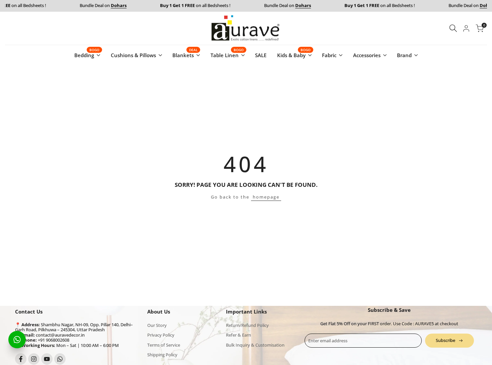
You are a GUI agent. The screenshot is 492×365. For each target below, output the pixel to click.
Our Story (157, 325)
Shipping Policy (162, 355)
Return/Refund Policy (247, 325)
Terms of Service (163, 345)
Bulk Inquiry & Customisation (255, 345)
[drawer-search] (453, 28)
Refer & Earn (238, 335)
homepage (266, 197)
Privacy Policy (160, 335)
